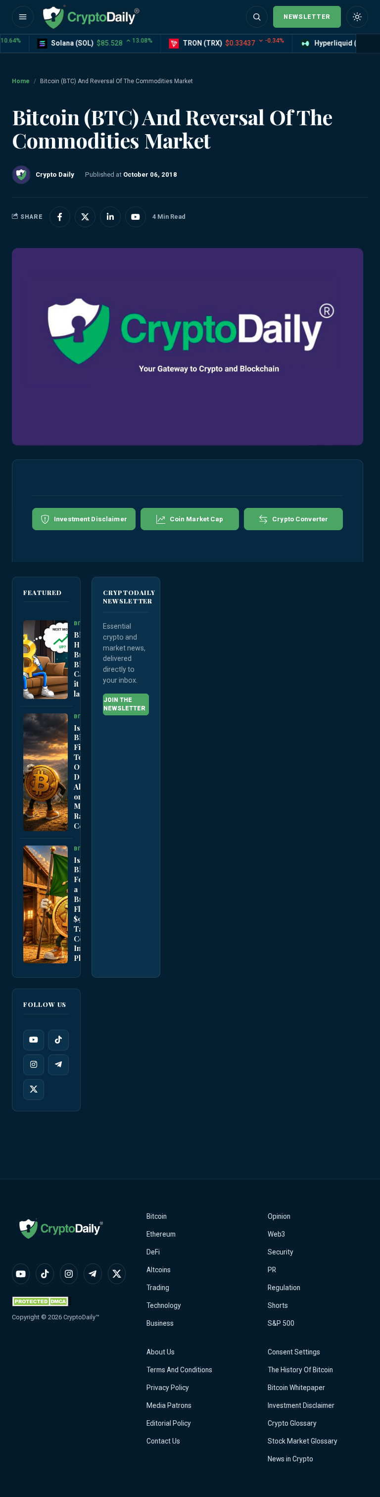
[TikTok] (58, 1040)
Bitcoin (156, 1216)
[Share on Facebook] (59, 216)
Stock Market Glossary (302, 1441)
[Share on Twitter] (85, 216)
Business (160, 1323)
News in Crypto (290, 1459)
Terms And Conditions (179, 1370)
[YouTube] (33, 1040)
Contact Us (163, 1441)
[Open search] (257, 17)
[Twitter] (33, 1089)
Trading (157, 1288)
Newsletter (307, 16)
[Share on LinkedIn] (110, 216)
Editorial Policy (168, 1423)
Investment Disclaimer (301, 1405)
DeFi (153, 1252)
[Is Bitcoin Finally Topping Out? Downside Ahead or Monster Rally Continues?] (45, 772)
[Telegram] (58, 1064)
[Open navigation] (23, 17)
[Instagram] (33, 1064)
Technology (163, 1305)
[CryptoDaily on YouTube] (135, 216)
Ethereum (161, 1234)
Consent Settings (294, 1352)
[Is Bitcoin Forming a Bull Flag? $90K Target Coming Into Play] (45, 904)
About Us (160, 1352)
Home (21, 81)
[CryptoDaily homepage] (91, 16)
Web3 (276, 1234)
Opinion (279, 1216)
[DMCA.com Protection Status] (41, 1301)
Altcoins (158, 1270)
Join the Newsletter (124, 704)
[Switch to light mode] (357, 17)
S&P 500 (281, 1323)
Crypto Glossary (292, 1423)
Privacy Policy (167, 1388)
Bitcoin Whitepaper (296, 1388)
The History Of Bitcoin (300, 1370)
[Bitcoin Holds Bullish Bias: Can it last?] (45, 660)
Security (280, 1252)
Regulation (284, 1288)
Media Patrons (168, 1405)
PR (272, 1270)
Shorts (278, 1305)
